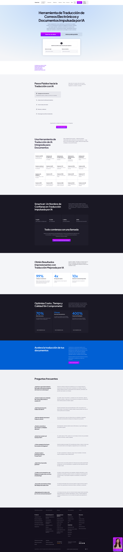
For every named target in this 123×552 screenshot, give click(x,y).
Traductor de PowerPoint (81, 156)
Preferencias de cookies (39, 540)
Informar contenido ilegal (50, 544)
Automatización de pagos (39, 522)
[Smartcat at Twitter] (82, 543)
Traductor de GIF (82, 183)
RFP (68, 522)
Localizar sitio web (60, 527)
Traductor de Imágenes (38, 174)
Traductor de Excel (39, 166)
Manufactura (70, 532)
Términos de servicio (49, 542)
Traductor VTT (82, 174)
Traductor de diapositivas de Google (71, 157)
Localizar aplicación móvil (61, 529)
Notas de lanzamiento (82, 528)
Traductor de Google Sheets (60, 156)
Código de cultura (71, 518)
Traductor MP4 (49, 183)
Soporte (80, 524)
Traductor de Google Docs (49, 156)
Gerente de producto (49, 525)
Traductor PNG (60, 174)
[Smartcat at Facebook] (79, 543)
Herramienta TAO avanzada (39, 524)
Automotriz (69, 534)
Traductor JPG (49, 174)
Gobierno (47, 527)
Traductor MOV (71, 183)
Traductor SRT (71, 174)
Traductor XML (82, 166)
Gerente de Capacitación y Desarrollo (50, 518)
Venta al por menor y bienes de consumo (72, 530)
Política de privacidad (38, 542)
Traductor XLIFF (49, 166)
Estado (36, 544)
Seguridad (47, 540)
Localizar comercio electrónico (60, 532)
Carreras (69, 520)
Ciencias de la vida (71, 527)
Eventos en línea (81, 518)
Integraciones (37, 526)
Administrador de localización (48, 523)
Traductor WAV (60, 183)
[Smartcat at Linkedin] (80, 543)
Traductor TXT (60, 166)
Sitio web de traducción (38, 520)
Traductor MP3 (38, 183)
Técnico (69, 536)
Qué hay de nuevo (82, 526)
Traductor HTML (71, 166)
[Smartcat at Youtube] (84, 543)
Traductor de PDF (39, 156)
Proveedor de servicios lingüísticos (49, 532)
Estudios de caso (82, 520)
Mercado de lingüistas (38, 518)
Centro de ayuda (81, 522)
